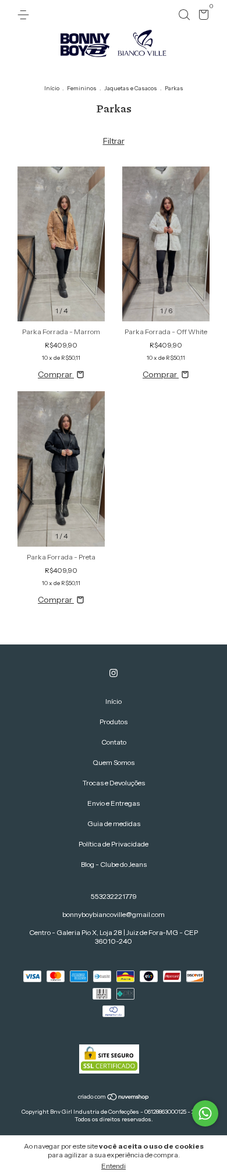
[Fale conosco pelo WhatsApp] (205, 1113)
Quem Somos (113, 762)
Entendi (113, 1165)
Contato (113, 742)
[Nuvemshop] (113, 1098)
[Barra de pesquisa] (184, 15)
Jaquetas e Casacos (130, 88)
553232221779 (114, 896)
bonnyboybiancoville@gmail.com (113, 914)
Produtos (113, 721)
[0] (202, 16)
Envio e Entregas (113, 803)
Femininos (82, 88)
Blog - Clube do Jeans (114, 864)
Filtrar (114, 141)
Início (51, 88)
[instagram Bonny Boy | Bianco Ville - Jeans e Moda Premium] (113, 673)
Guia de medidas (113, 823)
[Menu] (25, 15)
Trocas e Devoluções (114, 782)
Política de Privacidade (113, 844)
